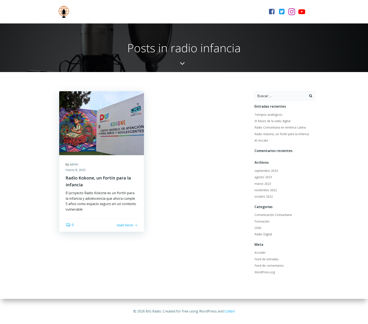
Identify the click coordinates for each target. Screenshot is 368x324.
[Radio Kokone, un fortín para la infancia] (101, 122)
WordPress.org (264, 272)
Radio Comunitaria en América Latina (280, 127)
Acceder (260, 252)
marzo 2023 (262, 184)
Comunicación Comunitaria (273, 215)
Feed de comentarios (269, 265)
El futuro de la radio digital (272, 121)
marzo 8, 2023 (76, 170)
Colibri (229, 311)
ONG (257, 228)
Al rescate (261, 140)
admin (74, 164)
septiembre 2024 (266, 171)
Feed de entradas (266, 259)
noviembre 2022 (265, 190)
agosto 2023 (263, 177)
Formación (261, 221)
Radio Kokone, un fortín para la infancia (281, 134)
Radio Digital (263, 234)
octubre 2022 (263, 196)
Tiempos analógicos (268, 115)
